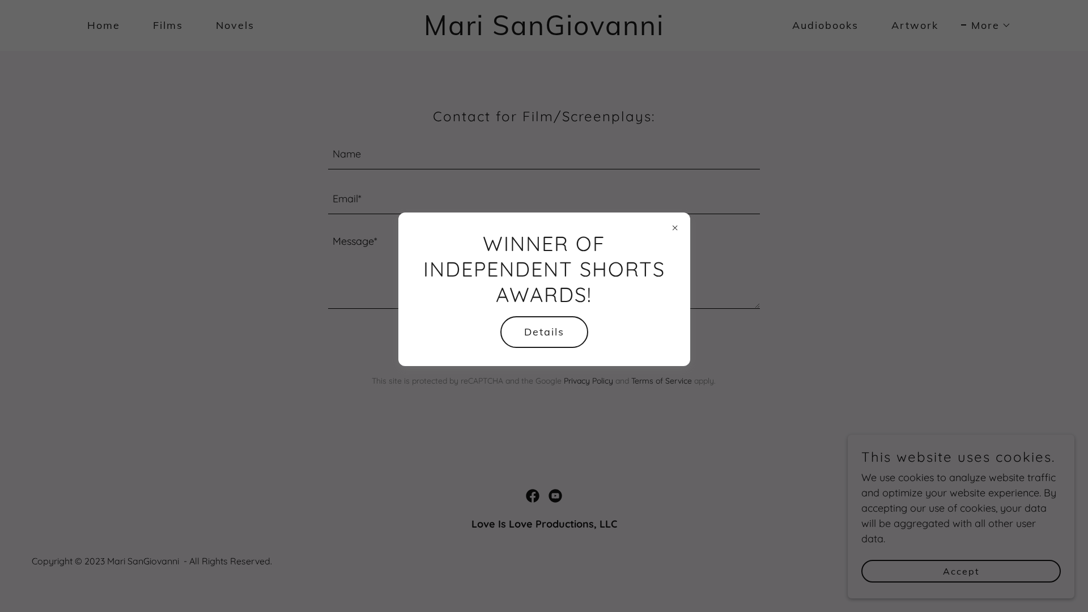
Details (544, 331)
